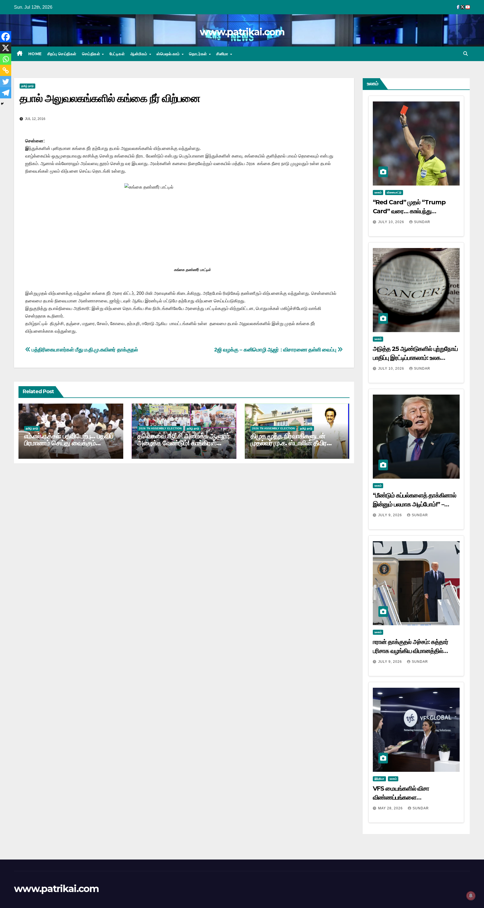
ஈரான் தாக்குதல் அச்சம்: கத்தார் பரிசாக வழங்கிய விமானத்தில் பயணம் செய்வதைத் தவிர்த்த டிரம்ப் (414, 651)
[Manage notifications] (470, 895)
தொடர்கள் (198, 53)
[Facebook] (5, 36)
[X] (5, 48)
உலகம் (377, 192)
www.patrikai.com (242, 32)
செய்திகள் (91, 53)
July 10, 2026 (391, 222)
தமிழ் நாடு (27, 85)
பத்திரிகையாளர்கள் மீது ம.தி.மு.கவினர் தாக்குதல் (84, 350)
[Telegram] (5, 92)
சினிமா (222, 53)
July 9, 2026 (390, 515)
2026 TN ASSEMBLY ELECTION (160, 428)
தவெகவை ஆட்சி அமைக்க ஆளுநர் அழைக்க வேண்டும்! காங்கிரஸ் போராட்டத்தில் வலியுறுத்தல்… (183, 443)
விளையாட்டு (394, 192)
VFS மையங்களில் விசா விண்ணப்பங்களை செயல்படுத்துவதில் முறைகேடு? (410, 797)
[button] (465, 53)
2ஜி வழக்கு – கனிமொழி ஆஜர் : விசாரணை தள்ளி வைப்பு (276, 350)
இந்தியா (379, 778)
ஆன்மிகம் (139, 53)
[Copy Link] (5, 70)
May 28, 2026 (391, 808)
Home (35, 53)
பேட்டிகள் (117, 53)
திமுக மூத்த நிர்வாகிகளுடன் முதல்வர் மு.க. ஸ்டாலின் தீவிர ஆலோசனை (288, 443)
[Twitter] (5, 81)
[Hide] (2, 103)
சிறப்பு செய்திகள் (61, 53)
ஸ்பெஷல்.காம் (169, 53)
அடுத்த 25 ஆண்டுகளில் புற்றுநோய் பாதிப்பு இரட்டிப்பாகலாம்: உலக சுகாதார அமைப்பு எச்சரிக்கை (415, 357)
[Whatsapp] (5, 59)
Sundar (422, 222)
